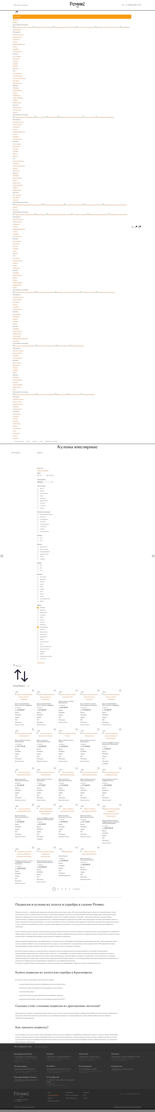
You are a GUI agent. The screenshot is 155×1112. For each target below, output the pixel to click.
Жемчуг (15, 66)
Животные (16, 170)
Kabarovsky (16, 95)
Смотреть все (17, 51)
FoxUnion (138, 1107)
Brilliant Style (17, 102)
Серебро (16, 49)
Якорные (16, 416)
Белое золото (17, 37)
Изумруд (16, 61)
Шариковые (17, 423)
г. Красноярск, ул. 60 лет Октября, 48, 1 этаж (125, 1056)
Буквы (15, 265)
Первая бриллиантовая (20, 338)
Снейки (15, 418)
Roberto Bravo (17, 90)
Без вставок (17, 56)
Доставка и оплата (53, 1095)
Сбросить (42, 470)
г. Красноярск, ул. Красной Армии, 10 (58, 1056)
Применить (40, 662)
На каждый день (18, 161)
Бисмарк (15, 421)
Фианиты (16, 68)
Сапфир (15, 63)
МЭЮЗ (15, 100)
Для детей (16, 197)
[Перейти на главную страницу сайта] (77, 5)
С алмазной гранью (19, 78)
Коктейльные (17, 83)
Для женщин (17, 107)
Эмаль (15, 372)
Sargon (15, 93)
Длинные (16, 163)
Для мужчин (17, 110)
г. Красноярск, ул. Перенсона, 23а (25, 1056)
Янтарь (15, 324)
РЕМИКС (16, 88)
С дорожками (17, 73)
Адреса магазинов (22, 5)
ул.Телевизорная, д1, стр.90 (88, 1069)
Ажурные (16, 80)
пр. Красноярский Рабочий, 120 (24, 1069)
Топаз (15, 251)
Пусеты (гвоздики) (19, 166)
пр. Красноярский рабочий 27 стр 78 (58, 1069)
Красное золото (18, 34)
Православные (17, 260)
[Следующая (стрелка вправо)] (152, 556)
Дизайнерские (17, 76)
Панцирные (16, 414)
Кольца (15, 168)
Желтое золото (18, 404)
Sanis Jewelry (17, 336)
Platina (15, 280)
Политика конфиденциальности (24, 1107)
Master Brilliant (18, 97)
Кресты (15, 263)
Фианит (15, 156)
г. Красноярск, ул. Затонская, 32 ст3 (25, 1080)
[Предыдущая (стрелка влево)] (3, 556)
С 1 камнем (16, 258)
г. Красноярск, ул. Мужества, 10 (89, 1056)
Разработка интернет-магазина (124, 1107)
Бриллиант (16, 59)
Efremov (15, 382)
